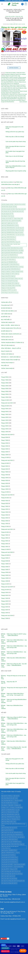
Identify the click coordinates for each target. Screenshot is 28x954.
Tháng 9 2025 (4, 408)
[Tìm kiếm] (22, 4)
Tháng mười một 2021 (7, 529)
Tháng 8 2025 (4, 411)
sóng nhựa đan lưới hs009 (19, 864)
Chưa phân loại (5, 305)
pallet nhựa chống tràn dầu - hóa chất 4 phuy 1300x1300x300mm (11, 245)
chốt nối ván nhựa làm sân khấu (8, 209)
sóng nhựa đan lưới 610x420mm (8, 855)
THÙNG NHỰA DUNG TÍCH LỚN (10, 328)
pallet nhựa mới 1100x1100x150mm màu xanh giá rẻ (13, 837)
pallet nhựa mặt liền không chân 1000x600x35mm (12, 834)
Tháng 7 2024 (4, 440)
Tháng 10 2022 (5, 497)
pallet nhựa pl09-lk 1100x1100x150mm (10, 264)
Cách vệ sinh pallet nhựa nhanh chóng (16, 141)
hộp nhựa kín (16, 795)
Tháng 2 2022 (4, 520)
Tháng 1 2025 (4, 431)
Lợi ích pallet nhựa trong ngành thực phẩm (15, 152)
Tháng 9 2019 (4, 592)
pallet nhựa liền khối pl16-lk (7, 830)
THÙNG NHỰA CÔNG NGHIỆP (9, 359)
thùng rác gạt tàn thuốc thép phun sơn (11, 97)
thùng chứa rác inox (13, 94)
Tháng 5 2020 (4, 569)
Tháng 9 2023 (4, 466)
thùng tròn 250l (13, 869)
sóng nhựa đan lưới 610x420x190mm (10, 859)
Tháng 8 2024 (4, 437)
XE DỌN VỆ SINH (5, 308)
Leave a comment (23, 101)
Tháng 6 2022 (4, 509)
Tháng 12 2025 (5, 400)
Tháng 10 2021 (5, 532)
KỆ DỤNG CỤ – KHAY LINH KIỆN (10, 357)
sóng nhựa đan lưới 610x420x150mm (10, 857)
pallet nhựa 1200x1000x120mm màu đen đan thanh (13, 234)
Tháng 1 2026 (4, 397)
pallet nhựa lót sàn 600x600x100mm (9, 255)
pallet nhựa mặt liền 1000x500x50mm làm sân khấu (13, 257)
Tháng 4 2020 (4, 572)
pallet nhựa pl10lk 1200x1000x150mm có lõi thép (12, 266)
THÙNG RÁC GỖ (5, 302)
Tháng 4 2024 (4, 449)
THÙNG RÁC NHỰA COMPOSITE (10, 334)
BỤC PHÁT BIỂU (5, 319)
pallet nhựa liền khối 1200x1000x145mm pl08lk (12, 252)
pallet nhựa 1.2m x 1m (12, 223)
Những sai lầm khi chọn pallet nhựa (15, 131)
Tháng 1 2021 (4, 546)
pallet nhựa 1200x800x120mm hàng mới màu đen (12, 232)
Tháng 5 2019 (4, 604)
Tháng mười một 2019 (7, 586)
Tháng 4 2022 (4, 515)
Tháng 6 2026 (4, 382)
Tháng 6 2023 (4, 474)
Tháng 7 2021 (4, 535)
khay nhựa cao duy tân (20, 209)
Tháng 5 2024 (4, 446)
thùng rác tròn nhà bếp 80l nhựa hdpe (9, 280)
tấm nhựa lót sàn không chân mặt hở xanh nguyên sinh (13, 880)
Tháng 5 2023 (4, 477)
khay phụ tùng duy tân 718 (7, 213)
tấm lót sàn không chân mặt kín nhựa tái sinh (11, 871)
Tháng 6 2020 (4, 566)
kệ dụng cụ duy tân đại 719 (7, 218)
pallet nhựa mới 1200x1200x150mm (9, 839)
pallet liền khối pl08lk (16, 220)
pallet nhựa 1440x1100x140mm (9, 237)
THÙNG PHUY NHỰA (7, 362)
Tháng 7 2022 (4, 506)
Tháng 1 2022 (4, 523)
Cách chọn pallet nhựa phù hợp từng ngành (15, 162)
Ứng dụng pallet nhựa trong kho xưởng (16, 170)
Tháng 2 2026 (4, 394)
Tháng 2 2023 (4, 486)
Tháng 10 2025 (5, 405)
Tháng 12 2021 (5, 526)
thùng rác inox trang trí (11, 86)
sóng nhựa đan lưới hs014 (7, 866)
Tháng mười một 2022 (7, 494)
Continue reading (14, 67)
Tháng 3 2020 (4, 575)
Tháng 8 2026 (4, 377)
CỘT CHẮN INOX (5, 313)
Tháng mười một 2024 (7, 434)
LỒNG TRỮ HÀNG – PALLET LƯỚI (10, 348)
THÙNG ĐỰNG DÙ (6, 336)
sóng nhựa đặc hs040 (18, 866)
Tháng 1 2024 (4, 454)
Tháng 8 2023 (4, 469)
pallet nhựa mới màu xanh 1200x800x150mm (11, 841)
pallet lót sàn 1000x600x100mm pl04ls (10, 812)
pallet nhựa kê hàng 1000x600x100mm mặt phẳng (12, 250)
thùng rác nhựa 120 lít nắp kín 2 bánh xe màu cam (12, 278)
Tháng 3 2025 (4, 426)
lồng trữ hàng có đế (18, 218)
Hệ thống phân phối (14, 948)
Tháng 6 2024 (4, 443)
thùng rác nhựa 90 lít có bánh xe (8, 276)
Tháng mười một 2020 (7, 552)
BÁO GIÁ (23, 950)
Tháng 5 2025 (4, 420)
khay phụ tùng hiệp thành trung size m (10, 802)
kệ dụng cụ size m (5, 807)
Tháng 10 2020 (5, 555)
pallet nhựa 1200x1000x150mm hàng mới (11, 816)
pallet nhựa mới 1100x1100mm (8, 259)
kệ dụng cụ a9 (17, 805)
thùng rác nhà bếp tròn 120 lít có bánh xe (10, 273)
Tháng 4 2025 (4, 423)
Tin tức (23, 948)
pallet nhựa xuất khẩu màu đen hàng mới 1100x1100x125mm (10, 847)
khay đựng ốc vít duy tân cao (8, 216)
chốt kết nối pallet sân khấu (7, 204)
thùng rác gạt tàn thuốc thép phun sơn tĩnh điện (11, 100)
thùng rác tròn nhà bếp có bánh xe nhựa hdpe (11, 285)
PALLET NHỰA (5, 351)
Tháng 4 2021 (4, 540)
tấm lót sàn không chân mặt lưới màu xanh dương (12, 873)
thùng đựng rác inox (21, 98)
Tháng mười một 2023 (7, 460)
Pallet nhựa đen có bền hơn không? (15, 136)
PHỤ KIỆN (4, 365)
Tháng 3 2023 (4, 483)
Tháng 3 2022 (4, 517)
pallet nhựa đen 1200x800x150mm (9, 850)
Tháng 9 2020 (4, 558)
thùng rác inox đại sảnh (14, 91)
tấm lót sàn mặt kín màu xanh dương (9, 878)
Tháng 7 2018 (4, 618)
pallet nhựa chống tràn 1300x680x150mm (11, 819)
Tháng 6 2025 (4, 417)
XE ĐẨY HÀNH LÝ (5, 331)
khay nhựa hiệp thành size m (7, 800)
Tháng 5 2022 (4, 512)
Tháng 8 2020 (4, 561)
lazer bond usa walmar (7, 182)
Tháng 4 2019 (4, 606)
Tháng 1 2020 (4, 581)
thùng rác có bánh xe (6, 271)
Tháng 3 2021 (4, 543)
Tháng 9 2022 (4, 500)
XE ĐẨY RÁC (4, 316)
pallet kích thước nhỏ (6, 220)
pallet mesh (4, 223)
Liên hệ (12, 949)
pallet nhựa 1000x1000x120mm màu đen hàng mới (12, 227)
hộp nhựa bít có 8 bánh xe (7, 795)
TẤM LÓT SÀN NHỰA (7, 345)
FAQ (16, 949)
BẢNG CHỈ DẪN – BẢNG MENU (9, 325)
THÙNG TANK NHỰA (7, 368)
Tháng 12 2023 (5, 457)
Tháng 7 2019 (4, 598)
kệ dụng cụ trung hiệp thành (16, 807)
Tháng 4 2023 (4, 480)
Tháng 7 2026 (4, 380)
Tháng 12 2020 (5, 549)
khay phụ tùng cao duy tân (17, 211)
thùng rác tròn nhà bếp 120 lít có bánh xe (10, 283)
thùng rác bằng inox (19, 88)
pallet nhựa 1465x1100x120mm (9, 239)
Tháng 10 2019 (5, 589)
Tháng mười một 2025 (7, 403)
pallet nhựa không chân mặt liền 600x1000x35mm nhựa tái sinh (13, 824)
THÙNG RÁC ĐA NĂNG (10, 16)
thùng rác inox (20, 86)
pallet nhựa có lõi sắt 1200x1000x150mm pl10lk (12, 248)
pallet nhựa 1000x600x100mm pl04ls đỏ (10, 814)
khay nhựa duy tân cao (6, 211)
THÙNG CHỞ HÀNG (6, 354)
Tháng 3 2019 (4, 609)
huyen (23, 24)
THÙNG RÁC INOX (19, 16)
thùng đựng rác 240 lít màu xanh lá (9, 290)
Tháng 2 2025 (4, 428)
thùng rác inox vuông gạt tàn (7, 80)
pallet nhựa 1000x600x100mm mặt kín (10, 225)
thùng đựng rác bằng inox (9, 74)
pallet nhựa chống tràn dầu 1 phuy (9, 821)
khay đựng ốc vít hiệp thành (7, 805)
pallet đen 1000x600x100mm (8, 852)
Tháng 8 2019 (4, 595)
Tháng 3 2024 (4, 451)
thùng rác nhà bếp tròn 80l (17, 271)
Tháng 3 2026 (4, 391)
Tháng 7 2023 (4, 471)
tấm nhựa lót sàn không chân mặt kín (9, 883)
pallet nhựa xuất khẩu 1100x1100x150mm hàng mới (13, 844)
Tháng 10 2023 (5, 463)
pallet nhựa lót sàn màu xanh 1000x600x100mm (12, 832)
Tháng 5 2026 (4, 385)
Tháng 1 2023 (4, 489)
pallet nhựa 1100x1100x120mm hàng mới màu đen (12, 230)
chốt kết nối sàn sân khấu (19, 204)
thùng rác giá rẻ (12, 85)
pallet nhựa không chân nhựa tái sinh (9, 827)
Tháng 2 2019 (4, 612)
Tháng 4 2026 (4, 388)
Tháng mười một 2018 (7, 615)
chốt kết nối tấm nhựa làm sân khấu (9, 206)
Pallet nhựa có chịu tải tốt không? (14, 156)
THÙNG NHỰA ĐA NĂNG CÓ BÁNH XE (11, 342)
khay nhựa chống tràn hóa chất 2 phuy (9, 798)
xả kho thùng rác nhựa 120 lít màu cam (10, 292)
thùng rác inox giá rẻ (13, 77)
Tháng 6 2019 (4, 601)
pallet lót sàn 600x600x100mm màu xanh (10, 809)
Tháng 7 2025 (4, 414)
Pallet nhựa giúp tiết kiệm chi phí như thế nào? (15, 147)
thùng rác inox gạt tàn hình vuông (10, 95)
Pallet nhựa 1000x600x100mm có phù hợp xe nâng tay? (16, 166)
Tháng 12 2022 (5, 492)
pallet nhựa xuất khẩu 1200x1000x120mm (11, 269)
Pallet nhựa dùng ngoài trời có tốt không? (14, 127)
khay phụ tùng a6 (18, 800)
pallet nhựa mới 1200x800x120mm (9, 262)
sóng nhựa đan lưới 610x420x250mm (10, 862)
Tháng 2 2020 (4, 578)
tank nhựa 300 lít (5, 869)
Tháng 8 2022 (4, 503)
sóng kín (17, 852)
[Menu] (2, 4)
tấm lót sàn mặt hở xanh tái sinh (8, 876)
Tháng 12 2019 (5, 584)
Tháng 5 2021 (4, 538)
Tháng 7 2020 (4, 563)
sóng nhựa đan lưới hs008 (7, 864)
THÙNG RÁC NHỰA (6, 322)
